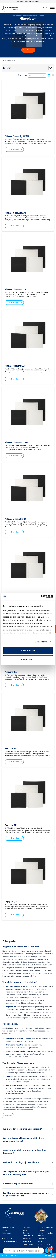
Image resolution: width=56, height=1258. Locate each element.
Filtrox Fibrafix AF (15, 366)
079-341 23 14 (7, 1239)
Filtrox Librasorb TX (16, 289)
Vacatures (27, 1239)
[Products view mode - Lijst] (53, 75)
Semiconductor (44, 1244)
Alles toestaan (28, 650)
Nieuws (26, 1230)
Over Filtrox (27, 50)
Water (40, 1241)
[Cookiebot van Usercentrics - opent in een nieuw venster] (41, 596)
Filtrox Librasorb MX (17, 442)
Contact (7, 1115)
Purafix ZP (11, 825)
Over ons (26, 1227)
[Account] (43, 8)
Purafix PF (11, 748)
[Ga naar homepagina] (3, 61)
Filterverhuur (28, 1236)
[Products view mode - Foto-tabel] (49, 75)
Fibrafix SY (11, 672)
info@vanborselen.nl (10, 1241)
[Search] (37, 8)
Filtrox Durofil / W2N (17, 136)
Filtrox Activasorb (15, 213)
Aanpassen (26, 659)
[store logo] (10, 8)
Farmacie (42, 1239)
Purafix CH (11, 901)
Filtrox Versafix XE (15, 519)
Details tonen (41, 642)
